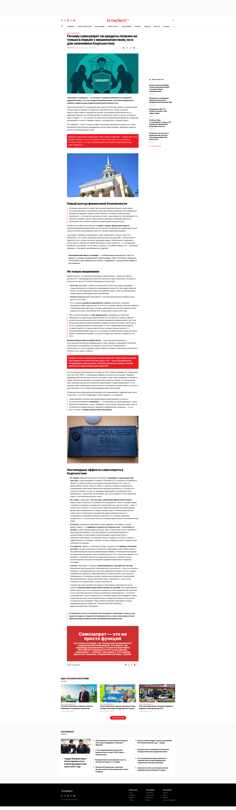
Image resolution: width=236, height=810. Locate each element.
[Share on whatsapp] (130, 48)
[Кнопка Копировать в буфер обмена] (137, 48)
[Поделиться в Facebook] (123, 48)
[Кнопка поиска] (173, 20)
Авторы (131, 797)
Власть (165, 795)
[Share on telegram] (134, 48)
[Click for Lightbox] (102, 175)
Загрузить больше (118, 717)
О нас (130, 792)
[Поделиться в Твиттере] (127, 48)
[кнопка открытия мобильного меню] (62, 26)
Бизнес (148, 800)
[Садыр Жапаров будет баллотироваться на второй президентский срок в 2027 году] (76, 746)
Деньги (165, 792)
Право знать (150, 795)
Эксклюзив (149, 792)
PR (74, 704)
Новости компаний (73, 33)
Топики (131, 800)
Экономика (149, 797)
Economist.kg (70, 47)
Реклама (131, 795)
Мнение (165, 797)
